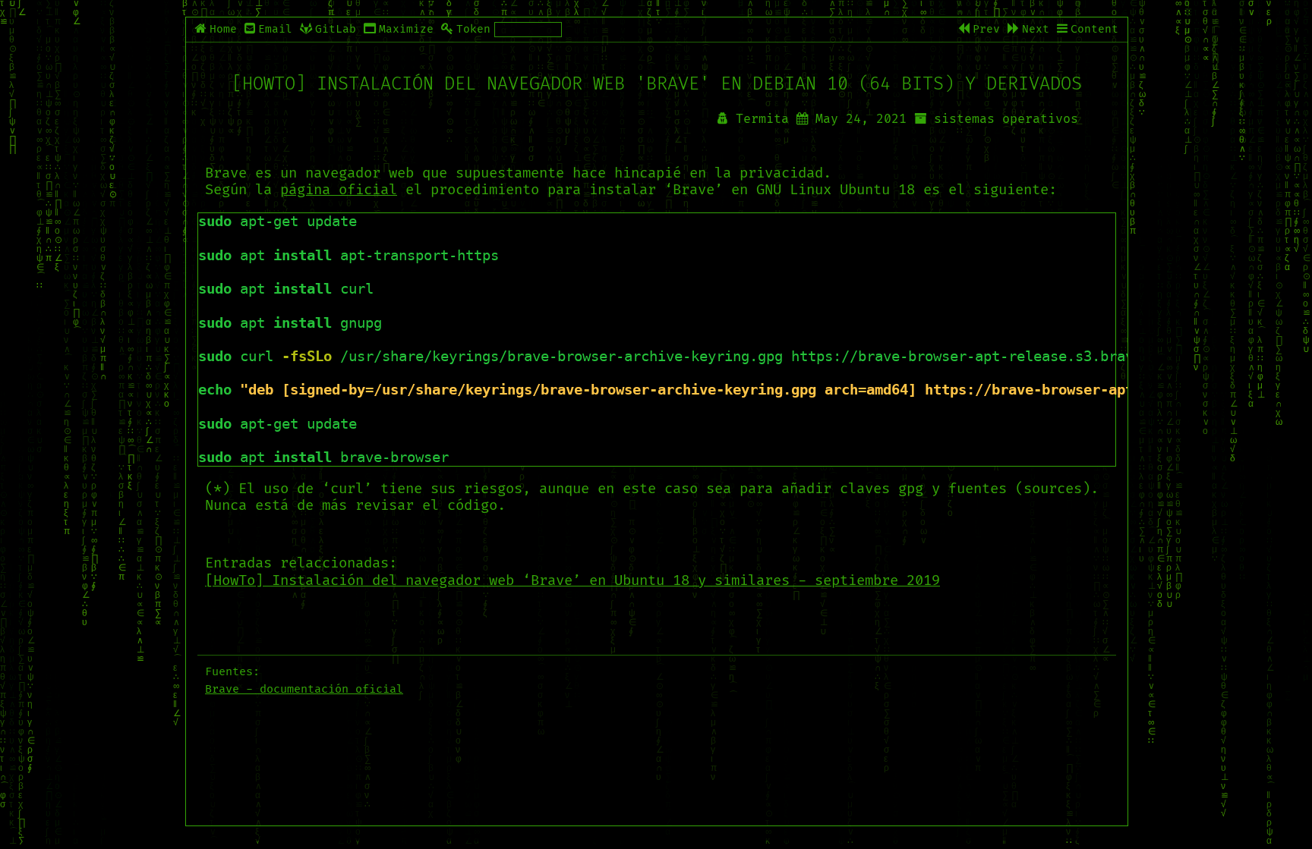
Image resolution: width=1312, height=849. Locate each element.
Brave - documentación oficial (304, 689)
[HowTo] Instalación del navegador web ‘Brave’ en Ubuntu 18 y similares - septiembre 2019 (572, 581)
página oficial (338, 190)
